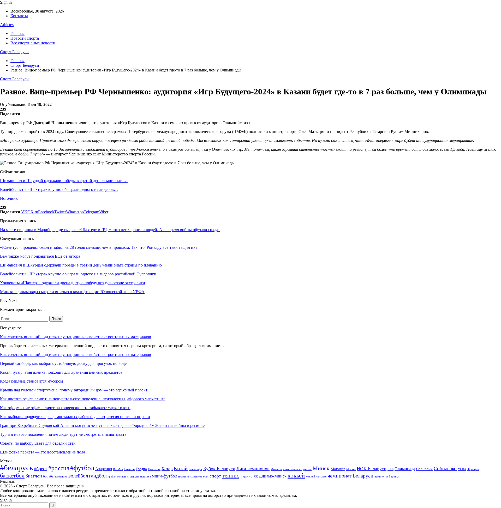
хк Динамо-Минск (270, 476)
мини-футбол (164, 476)
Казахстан (154, 469)
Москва (351, 469)
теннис (230, 475)
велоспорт (61, 476)
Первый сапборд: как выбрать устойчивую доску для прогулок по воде (63, 363)
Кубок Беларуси (219, 468)
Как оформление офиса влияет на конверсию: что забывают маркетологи (65, 408)
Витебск (118, 469)
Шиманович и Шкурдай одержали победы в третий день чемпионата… (64, 180)
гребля (112, 476)
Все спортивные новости (32, 43)
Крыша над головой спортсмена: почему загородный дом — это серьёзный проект (73, 390)
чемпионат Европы (386, 476)
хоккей (296, 475)
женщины (123, 476)
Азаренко (103, 469)
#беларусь (16, 467)
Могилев (338, 469)
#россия (58, 468)
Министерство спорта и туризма (291, 469)
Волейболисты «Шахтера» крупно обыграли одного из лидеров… (59, 189)
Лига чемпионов (253, 468)
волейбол (78, 476)
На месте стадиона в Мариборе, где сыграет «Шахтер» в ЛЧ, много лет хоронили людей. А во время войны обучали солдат (110, 229)
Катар (167, 468)
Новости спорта (24, 38)
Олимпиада (405, 469)
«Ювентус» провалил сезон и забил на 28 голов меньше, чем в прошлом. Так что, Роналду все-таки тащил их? (98, 247)
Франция (473, 469)
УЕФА (462, 469)
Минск (321, 468)
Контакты (19, 16)
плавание (183, 476)
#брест (40, 468)
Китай (181, 468)
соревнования (199, 476)
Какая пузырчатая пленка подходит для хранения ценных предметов (61, 372)
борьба (48, 476)
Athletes (7, 24)
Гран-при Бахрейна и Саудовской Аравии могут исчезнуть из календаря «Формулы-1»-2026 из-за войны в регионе (102, 425)
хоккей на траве (316, 476)
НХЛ (390, 469)
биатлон (34, 476)
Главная (17, 33)
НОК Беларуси (371, 468)
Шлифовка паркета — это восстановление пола (42, 452)
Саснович (424, 469)
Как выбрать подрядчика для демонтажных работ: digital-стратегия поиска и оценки (75, 416)
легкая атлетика (140, 476)
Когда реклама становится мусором (31, 381)
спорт (215, 476)
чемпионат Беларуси (350, 476)
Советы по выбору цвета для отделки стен (38, 443)
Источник (9, 198)
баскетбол (12, 476)
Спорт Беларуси (14, 52)
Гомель (129, 469)
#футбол (82, 468)
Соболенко (445, 468)
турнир (246, 476)
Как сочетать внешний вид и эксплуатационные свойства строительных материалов (75, 337)
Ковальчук (195, 469)
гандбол (98, 476)
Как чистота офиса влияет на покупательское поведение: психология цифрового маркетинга (82, 399)
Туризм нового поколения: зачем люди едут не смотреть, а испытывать (63, 434)
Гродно (141, 469)
